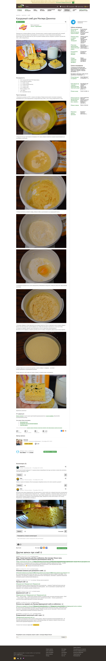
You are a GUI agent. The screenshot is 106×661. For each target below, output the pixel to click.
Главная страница (49, 649)
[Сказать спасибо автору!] (65, 474)
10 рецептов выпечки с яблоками (83, 52)
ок (73, 2)
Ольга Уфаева (23, 452)
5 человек (31, 452)
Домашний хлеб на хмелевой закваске (29, 423)
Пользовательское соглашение (79, 649)
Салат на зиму (84, 91)
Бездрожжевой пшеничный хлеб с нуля (29, 615)
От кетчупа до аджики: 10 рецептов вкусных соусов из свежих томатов (84, 32)
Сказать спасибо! (28, 443)
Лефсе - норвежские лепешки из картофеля (83, 60)
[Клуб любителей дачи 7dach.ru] (20, 5)
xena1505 (18, 591)
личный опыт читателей (42, 427)
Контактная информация (78, 652)
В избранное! (21, 21)
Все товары (64, 649)
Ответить (19, 475)
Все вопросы (64, 652)
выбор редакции (51, 427)
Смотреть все (36, 624)
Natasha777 (22, 466)
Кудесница (35, 427)
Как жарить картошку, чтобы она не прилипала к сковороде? (79, 74)
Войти (87, 6)
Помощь (47, 655)
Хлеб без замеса (24, 425)
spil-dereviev (19, 613)
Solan (21, 478)
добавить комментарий (61, 548)
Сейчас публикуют (49, 650)
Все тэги (63, 655)
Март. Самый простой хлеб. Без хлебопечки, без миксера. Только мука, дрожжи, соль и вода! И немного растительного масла (39, 558)
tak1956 (18, 602)
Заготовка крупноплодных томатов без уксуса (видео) (84, 46)
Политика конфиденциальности (79, 650)
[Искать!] (57, 6)
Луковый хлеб (20, 582)
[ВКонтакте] (61, 431)
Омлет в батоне (84, 105)
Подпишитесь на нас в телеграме (82, 22)
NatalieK (18, 556)
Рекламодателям (76, 655)
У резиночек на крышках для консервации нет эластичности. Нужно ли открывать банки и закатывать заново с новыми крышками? (78, 69)
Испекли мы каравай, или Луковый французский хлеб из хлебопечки (38, 604)
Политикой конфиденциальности (63, 2)
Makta (17, 569)
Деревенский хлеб (22, 593)
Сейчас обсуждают (49, 652)
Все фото (63, 650)
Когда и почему (19, 416)
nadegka (18, 580)
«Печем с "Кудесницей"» (36, 26)
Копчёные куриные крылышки (83, 112)
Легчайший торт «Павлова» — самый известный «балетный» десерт (84, 86)
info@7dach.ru (20, 654)
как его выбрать (50, 416)
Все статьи (64, 654)
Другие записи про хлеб (28, 552)
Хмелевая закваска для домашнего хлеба (29, 571)
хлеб (47, 427)
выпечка (31, 427)
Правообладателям (77, 654)
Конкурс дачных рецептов (42, 580)
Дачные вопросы (49, 654)
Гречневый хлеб (24, 422)
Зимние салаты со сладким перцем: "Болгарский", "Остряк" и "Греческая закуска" (84, 39)
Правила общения (77, 647)
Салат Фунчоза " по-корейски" (84, 78)
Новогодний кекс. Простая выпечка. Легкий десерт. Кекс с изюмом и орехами (84, 100)
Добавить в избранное (51, 451)
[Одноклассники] (63, 431)
